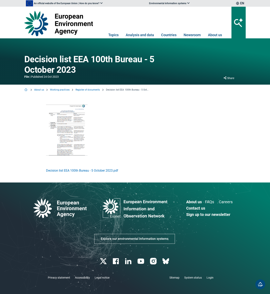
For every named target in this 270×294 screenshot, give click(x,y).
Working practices (60, 89)
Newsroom (192, 35)
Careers (226, 201)
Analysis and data (140, 35)
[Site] (60, 23)
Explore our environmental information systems (134, 239)
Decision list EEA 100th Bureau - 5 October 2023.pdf (82, 170)
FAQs (209, 201)
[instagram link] (154, 261)
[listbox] (64, 3)
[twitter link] (104, 261)
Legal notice (102, 277)
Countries (169, 35)
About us (215, 35)
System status (193, 277)
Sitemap (174, 277)
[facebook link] (116, 261)
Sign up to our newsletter (208, 214)
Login (210, 277)
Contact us (195, 208)
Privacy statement (59, 277)
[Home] (26, 90)
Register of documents (88, 89)
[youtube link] (141, 261)
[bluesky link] (166, 261)
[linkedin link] (129, 261)
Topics (113, 35)
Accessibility (82, 277)
